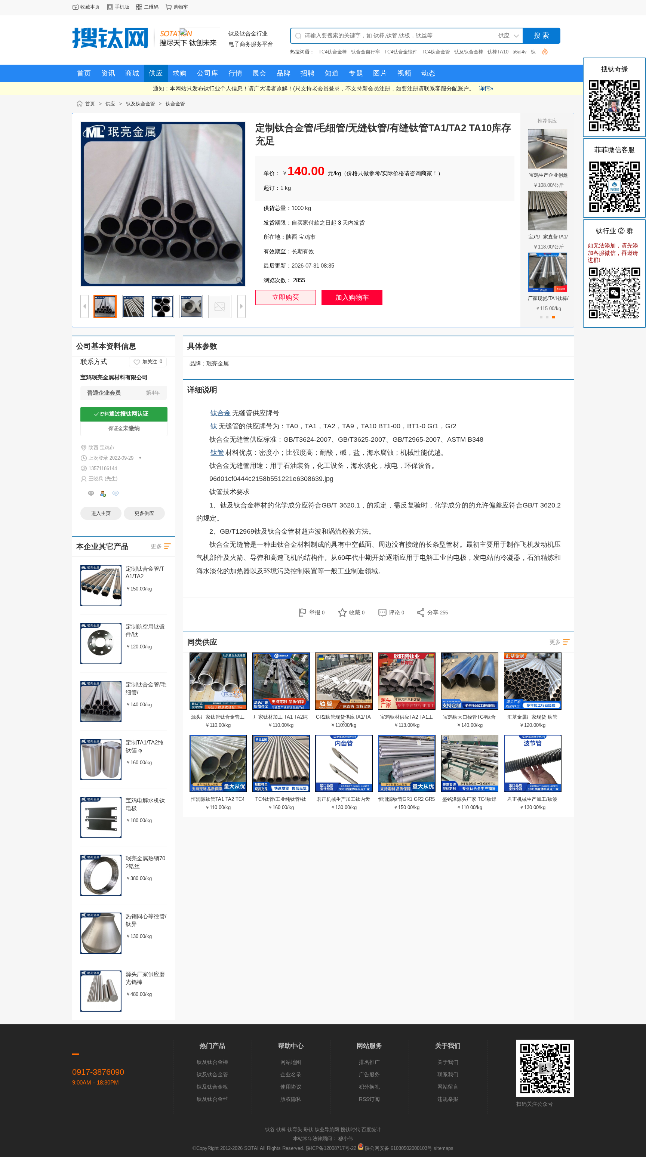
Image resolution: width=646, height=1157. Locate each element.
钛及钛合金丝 (212, 1099)
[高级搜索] (542, 51)
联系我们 (447, 1074)
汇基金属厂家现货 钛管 (532, 717)
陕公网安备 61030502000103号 (398, 1148)
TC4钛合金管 (436, 52)
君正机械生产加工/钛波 (532, 799)
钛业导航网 (327, 1129)
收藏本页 (90, 7)
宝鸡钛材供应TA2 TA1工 (406, 717)
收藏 (356, 612)
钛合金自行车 (365, 52)
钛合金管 (175, 104)
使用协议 (290, 1087)
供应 (110, 104)
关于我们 (447, 1062)
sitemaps (443, 1148)
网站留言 (447, 1087)
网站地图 (290, 1062)
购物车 (180, 7)
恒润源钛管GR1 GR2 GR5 (406, 799)
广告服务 (369, 1074)
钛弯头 (294, 1129)
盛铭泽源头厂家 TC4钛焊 (469, 799)
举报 (316, 612)
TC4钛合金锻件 (401, 52)
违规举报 (447, 1099)
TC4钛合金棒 (333, 52)
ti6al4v (520, 52)
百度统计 (371, 1129)
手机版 (122, 7)
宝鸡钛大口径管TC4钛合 (469, 717)
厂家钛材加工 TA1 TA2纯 (280, 717)
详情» (486, 88)
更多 (555, 642)
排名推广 (369, 1062)
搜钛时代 (350, 1129)
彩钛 (308, 1129)
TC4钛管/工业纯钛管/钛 (280, 799)
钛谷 (270, 1129)
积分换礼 (369, 1087)
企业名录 (290, 1074)
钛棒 (281, 1129)
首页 (90, 104)
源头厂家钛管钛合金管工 (217, 717)
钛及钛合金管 (140, 104)
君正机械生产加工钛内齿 (343, 799)
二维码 (151, 7)
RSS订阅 (369, 1099)
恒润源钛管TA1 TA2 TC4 (217, 799)
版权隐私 (290, 1099)
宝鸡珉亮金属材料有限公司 (114, 377)
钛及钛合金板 (212, 1087)
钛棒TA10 (497, 52)
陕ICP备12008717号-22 (331, 1148)
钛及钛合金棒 (468, 52)
